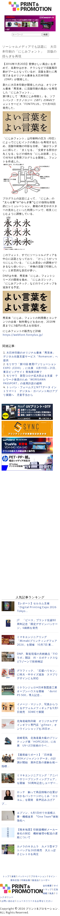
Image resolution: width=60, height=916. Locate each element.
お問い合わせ (8, 901)
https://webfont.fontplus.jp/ (23, 334)
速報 (13, 876)
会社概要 (47, 885)
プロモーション (39, 876)
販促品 (35, 880)
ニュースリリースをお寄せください (35, 901)
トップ (6, 876)
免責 (51, 893)
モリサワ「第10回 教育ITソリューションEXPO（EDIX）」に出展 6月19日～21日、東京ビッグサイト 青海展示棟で (30, 367)
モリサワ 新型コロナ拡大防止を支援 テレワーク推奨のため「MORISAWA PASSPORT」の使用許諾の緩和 (30, 379)
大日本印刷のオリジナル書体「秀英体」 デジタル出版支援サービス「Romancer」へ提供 (30, 356)
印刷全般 (25, 880)
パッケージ (23, 876)
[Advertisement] (30, 502)
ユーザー (45, 880)
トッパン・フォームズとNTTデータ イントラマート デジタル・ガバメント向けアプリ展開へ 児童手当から (30, 391)
